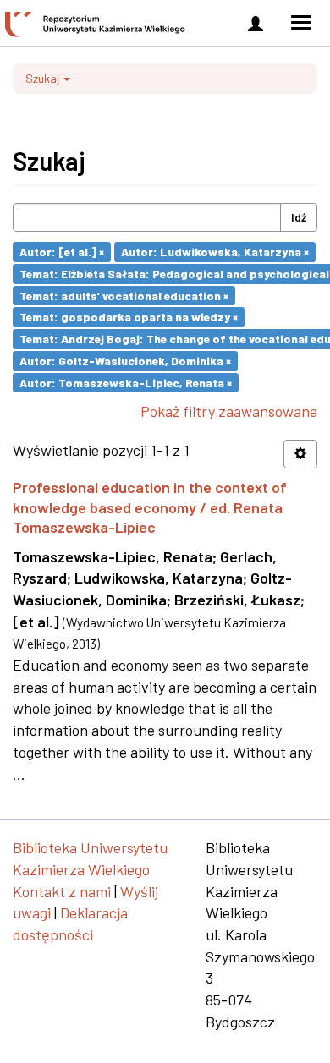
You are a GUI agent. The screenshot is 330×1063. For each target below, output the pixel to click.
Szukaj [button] (43, 78)
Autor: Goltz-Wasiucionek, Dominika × (125, 360)
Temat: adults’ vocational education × (123, 295)
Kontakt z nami (62, 891)
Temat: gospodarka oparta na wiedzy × (128, 317)
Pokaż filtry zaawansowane (228, 411)
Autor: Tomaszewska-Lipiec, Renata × (125, 382)
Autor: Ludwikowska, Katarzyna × (215, 251)
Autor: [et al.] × (61, 251)
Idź (298, 217)
